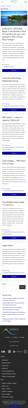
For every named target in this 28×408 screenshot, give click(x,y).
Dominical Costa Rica (20, 190)
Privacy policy (16, 405)
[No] (26, 403)
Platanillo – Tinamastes (7, 391)
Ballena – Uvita (5, 386)
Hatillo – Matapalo (6, 394)
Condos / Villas (5, 365)
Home (3, 6)
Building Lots (5, 368)
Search (4, 284)
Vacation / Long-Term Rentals (8, 376)
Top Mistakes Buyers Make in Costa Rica (13, 203)
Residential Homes (6, 362)
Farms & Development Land (8, 371)
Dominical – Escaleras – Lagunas (9, 383)
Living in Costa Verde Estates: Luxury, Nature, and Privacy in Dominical (13, 299)
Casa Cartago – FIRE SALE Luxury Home (13, 162)
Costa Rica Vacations (8, 66)
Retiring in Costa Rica (20, 106)
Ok (10, 405)
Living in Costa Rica (19, 147)
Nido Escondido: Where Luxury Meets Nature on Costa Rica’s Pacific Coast (13, 304)
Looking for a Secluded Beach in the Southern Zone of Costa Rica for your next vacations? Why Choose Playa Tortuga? (14, 34)
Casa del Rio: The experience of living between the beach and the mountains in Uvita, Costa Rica (13, 314)
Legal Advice (7, 245)
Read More (14, 70)
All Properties (5, 360)
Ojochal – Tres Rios (6, 388)
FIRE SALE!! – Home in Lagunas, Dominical (12, 119)
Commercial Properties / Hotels (9, 373)
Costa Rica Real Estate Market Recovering (11, 79)
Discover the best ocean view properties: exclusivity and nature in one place (12, 308)
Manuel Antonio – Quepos (7, 397)
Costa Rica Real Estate (9, 106)
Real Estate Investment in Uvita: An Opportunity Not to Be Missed (13, 320)
